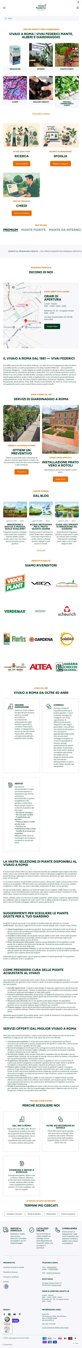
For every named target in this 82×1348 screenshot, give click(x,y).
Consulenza (69, 1228)
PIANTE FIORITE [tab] (33, 229)
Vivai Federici (13, 1338)
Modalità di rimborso (10, 1272)
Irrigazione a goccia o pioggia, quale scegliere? (15, 526)
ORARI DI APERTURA (52, 297)
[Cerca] (5, 18)
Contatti (6, 1282)
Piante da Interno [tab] (65, 229)
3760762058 (53, 1269)
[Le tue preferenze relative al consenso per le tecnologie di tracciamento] (78, 2)
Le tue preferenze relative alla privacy (55, 1327)
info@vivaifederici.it (53, 1273)
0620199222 (52, 1267)
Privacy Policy (8, 1344)
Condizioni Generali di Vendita (13, 1267)
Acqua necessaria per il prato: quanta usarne (41, 526)
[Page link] (22, 315)
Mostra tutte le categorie (41, 114)
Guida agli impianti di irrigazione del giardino (67, 526)
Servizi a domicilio (16, 1229)
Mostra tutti (41, 550)
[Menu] (11, 1317)
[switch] (7, 1331)
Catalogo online (42, 1229)
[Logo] (41, 7)
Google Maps (56, 1285)
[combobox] (41, 18)
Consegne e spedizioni (11, 1277)
